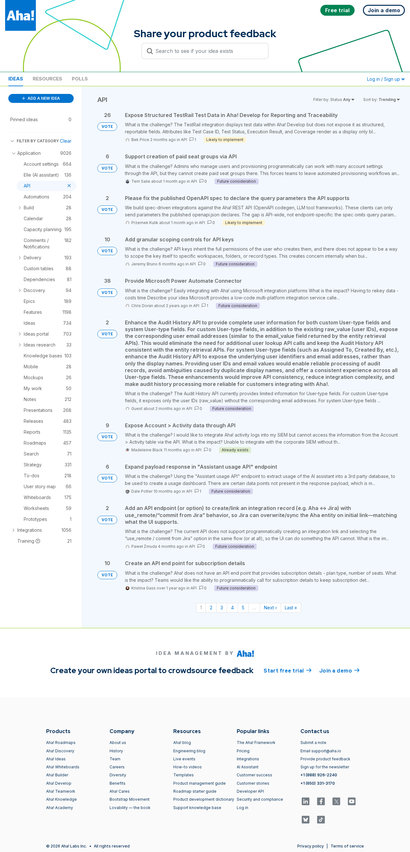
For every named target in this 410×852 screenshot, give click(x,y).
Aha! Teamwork (60, 791)
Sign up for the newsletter (324, 766)
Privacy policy (310, 846)
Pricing (243, 750)
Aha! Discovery (60, 750)
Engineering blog (189, 750)
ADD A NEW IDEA (43, 98)
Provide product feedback (325, 758)
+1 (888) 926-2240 (318, 775)
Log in (242, 807)
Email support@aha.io (320, 750)
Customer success (254, 775)
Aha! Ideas (56, 758)
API (184, 139)
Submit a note (313, 742)
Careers (117, 766)
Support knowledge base (197, 807)
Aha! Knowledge (61, 799)
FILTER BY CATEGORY (38, 140)
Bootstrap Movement (130, 799)
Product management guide (199, 783)
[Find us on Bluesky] (305, 819)
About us (118, 742)
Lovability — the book (130, 807)
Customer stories (253, 783)
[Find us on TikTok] (321, 819)
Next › (270, 607)
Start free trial (288, 670)
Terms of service (347, 846)
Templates (183, 775)
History (116, 750)
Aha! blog (182, 742)
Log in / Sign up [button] (384, 79)
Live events (184, 758)
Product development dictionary (203, 799)
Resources (47, 79)
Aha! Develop (58, 783)
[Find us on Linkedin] (305, 801)
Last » (291, 607)
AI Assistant (247, 766)
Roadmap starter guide (195, 791)
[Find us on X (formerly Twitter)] (336, 801)
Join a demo (339, 670)
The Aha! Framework (256, 742)
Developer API (250, 791)
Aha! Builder (57, 775)
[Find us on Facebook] (321, 801)
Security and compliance (260, 799)
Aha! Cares (120, 791)
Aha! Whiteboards (62, 766)
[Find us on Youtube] (352, 801)
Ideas (15, 79)
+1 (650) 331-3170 (317, 783)
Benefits (118, 783)
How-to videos (187, 766)
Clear (65, 141)
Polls (80, 79)
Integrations (248, 758)
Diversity (118, 775)
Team (115, 758)
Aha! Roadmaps (61, 742)
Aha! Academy (59, 807)
